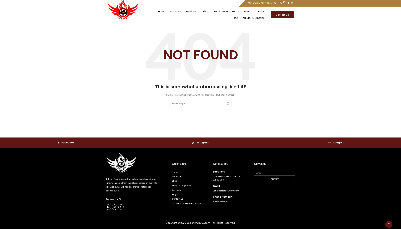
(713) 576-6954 (220, 201)
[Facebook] (108, 207)
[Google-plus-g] (121, 207)
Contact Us (282, 14)
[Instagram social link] (292, 3)
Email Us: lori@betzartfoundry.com (225, 3)
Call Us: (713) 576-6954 (264, 3)
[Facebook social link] (288, 3)
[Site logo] (123, 14)
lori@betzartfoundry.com (226, 190)
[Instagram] (114, 207)
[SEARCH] (228, 103)
